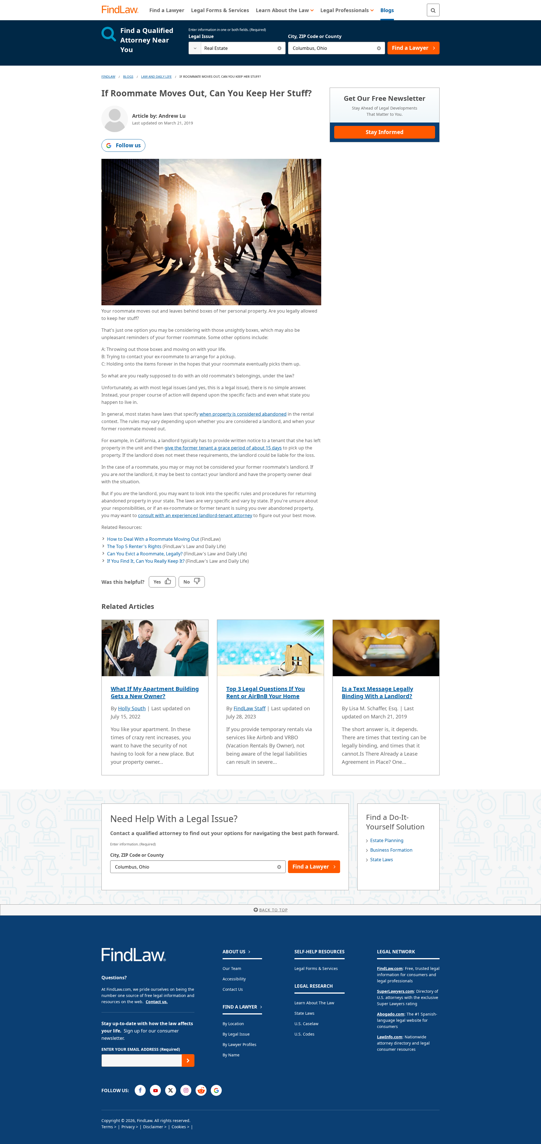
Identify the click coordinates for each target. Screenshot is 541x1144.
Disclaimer (153, 1126)
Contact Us (233, 989)
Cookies (179, 1126)
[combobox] (237, 48)
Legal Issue (201, 36)
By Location (233, 1023)
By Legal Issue (236, 1034)
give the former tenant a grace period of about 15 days (223, 448)
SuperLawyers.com (395, 991)
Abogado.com (390, 1014)
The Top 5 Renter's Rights (134, 546)
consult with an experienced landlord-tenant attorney (195, 515)
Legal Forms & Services (316, 968)
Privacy (128, 1126)
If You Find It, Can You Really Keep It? (146, 561)
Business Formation (391, 850)
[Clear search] (279, 48)
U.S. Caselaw (306, 1023)
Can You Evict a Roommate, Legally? (145, 554)
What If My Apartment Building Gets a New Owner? (155, 692)
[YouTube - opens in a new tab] (155, 1090)
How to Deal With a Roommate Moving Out (153, 539)
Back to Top (273, 909)
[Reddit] (201, 1090)
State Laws (381, 859)
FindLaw (108, 76)
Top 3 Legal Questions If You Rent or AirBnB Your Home (265, 692)
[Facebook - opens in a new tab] (140, 1090)
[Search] (433, 10)
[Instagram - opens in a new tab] (185, 1090)
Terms (107, 1126)
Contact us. (157, 1001)
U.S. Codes (304, 1034)
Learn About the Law (314, 1002)
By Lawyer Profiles (239, 1044)
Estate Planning (386, 840)
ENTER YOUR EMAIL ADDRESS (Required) (140, 1049)
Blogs (128, 76)
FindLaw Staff (249, 708)
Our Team (232, 968)
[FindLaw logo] (122, 10)
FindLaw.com (390, 968)
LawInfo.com (389, 1037)
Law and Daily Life (156, 76)
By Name (231, 1055)
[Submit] (188, 1060)
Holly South (132, 708)
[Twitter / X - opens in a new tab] (170, 1090)
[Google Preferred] (216, 1090)
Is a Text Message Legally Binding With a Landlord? (377, 692)
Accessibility (234, 978)
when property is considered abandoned (243, 414)
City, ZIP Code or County (315, 36)
